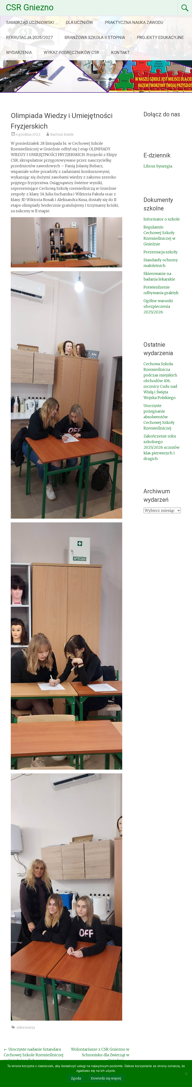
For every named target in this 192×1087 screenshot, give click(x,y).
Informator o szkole (162, 219)
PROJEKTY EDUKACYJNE (160, 37)
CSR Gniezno (30, 7)
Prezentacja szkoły (160, 252)
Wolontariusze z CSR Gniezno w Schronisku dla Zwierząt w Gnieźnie (100, 1055)
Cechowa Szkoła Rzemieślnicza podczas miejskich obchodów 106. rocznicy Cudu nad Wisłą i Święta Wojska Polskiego (160, 380)
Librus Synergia (158, 166)
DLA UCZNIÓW (79, 22)
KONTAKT (120, 52)
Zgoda (76, 1078)
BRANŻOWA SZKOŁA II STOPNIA (95, 37)
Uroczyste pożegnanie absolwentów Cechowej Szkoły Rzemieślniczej (159, 416)
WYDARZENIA (19, 52)
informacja (26, 1027)
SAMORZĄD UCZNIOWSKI (30, 22)
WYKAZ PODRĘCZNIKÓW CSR (71, 52)
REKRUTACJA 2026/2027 (29, 37)
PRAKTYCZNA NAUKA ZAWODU (134, 22)
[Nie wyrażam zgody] (186, 1073)
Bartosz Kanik (62, 134)
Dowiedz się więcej (106, 1078)
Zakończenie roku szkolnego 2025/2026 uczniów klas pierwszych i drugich (161, 447)
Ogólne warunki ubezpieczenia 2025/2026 (158, 306)
